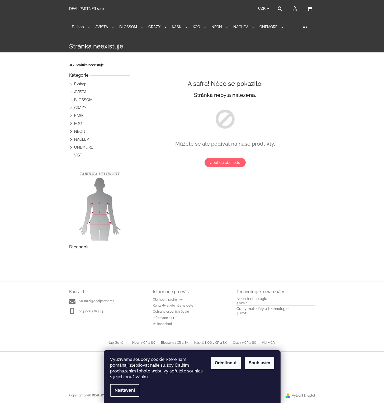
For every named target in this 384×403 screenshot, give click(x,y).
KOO (78, 123)
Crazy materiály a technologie (262, 309)
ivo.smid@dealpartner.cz (96, 301)
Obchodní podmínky (168, 299)
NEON (79, 131)
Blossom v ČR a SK (174, 343)
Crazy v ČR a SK (244, 343)
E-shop (80, 84)
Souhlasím (259, 362)
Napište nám (117, 343)
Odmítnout (226, 362)
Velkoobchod (162, 324)
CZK (262, 8)
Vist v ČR (268, 343)
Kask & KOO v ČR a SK (210, 343)
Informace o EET (165, 318)
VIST (78, 155)
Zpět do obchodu (225, 162)
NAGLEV (81, 139)
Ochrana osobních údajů (171, 311)
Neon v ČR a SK (143, 343)
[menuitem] (81, 27)
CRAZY (80, 108)
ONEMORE (83, 147)
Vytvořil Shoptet (303, 395)
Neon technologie (251, 299)
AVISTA (80, 92)
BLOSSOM (83, 100)
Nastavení (125, 390)
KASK (79, 116)
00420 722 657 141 (92, 311)
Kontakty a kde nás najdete (173, 305)
